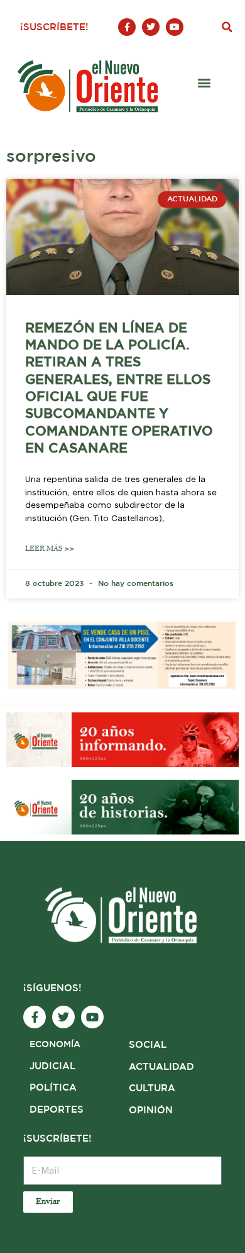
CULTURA (152, 1088)
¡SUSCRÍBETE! (54, 27)
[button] (226, 27)
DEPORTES (57, 1110)
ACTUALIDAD (161, 1067)
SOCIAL (147, 1045)
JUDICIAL (52, 1066)
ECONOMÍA (55, 1044)
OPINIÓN (151, 1110)
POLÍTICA (53, 1088)
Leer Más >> (49, 548)
